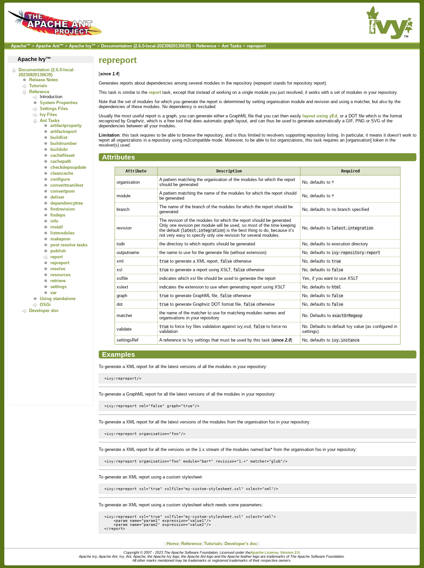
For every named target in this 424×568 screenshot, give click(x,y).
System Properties (59, 102)
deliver (57, 197)
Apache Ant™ (50, 45)
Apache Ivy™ (82, 45)
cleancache (61, 173)
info (54, 221)
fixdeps (57, 215)
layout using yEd (319, 115)
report (56, 256)
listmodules (62, 232)
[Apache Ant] (56, 37)
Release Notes (43, 79)
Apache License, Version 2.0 (274, 552)
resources (60, 274)
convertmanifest (66, 185)
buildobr (59, 149)
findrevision (62, 209)
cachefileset (62, 155)
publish (58, 250)
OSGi (45, 304)
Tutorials (38, 85)
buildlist (58, 137)
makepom (60, 238)
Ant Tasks (231, 45)
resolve (57, 268)
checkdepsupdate (68, 167)
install (56, 226)
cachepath (60, 161)
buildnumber (63, 143)
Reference (206, 45)
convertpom (62, 191)
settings (58, 286)
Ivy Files (48, 114)
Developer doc (44, 310)
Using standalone (58, 298)
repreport (256, 45)
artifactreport (63, 131)
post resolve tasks (68, 244)
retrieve (58, 280)
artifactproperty (65, 125)
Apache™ (20, 45)
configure (60, 179)
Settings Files (54, 108)
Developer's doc (241, 543)
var (53, 292)
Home (173, 543)
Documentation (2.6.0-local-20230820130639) (146, 45)
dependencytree (66, 203)
